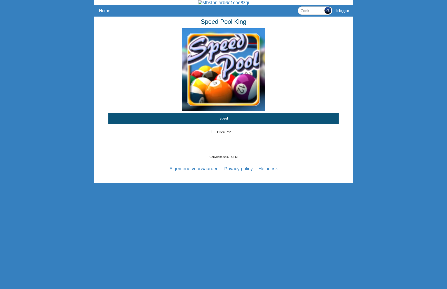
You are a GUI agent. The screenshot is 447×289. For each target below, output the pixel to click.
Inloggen (342, 11)
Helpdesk (268, 168)
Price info (224, 132)
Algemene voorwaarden (194, 168)
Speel (223, 118)
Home (104, 10)
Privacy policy (238, 168)
